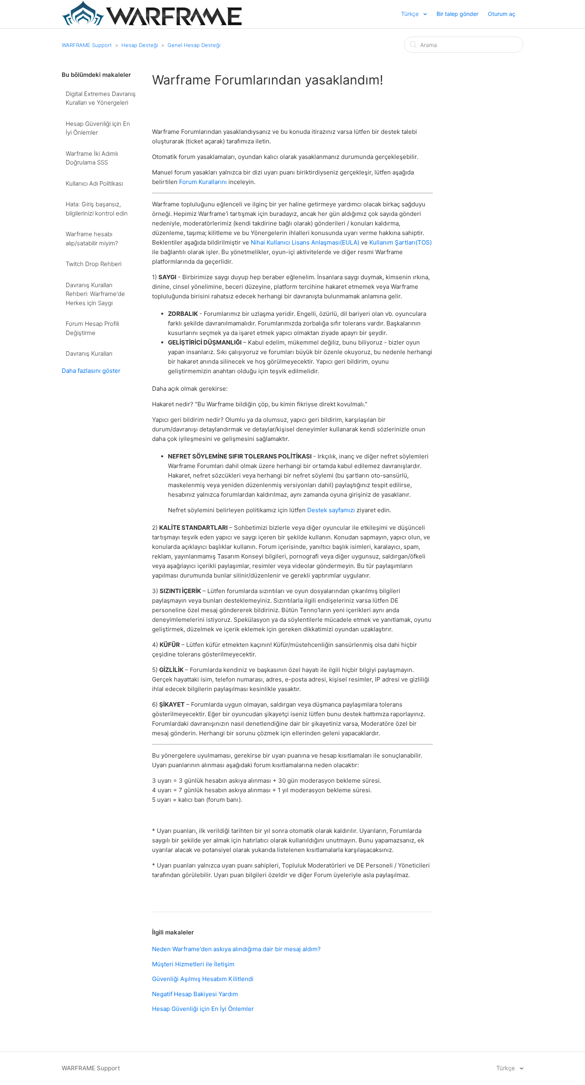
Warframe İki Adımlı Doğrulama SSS (92, 158)
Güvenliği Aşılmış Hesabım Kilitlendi (203, 979)
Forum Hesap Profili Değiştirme (92, 328)
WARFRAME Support (87, 45)
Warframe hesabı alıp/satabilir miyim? (92, 238)
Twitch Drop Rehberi (93, 264)
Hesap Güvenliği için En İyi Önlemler (98, 128)
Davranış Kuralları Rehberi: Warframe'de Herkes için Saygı (95, 294)
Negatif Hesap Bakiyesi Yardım (195, 994)
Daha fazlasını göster (91, 370)
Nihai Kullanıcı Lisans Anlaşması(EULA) (305, 242)
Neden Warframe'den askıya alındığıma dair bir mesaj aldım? (236, 949)
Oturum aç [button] (501, 13)
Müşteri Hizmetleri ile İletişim (193, 964)
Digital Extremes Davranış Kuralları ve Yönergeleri (101, 98)
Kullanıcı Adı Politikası (94, 183)
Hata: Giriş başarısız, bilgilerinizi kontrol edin (97, 208)
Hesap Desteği (139, 45)
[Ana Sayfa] (152, 23)
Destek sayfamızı (331, 510)
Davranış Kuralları (89, 353)
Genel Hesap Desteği (194, 45)
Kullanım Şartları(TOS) (400, 242)
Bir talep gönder (457, 13)
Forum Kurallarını (203, 182)
